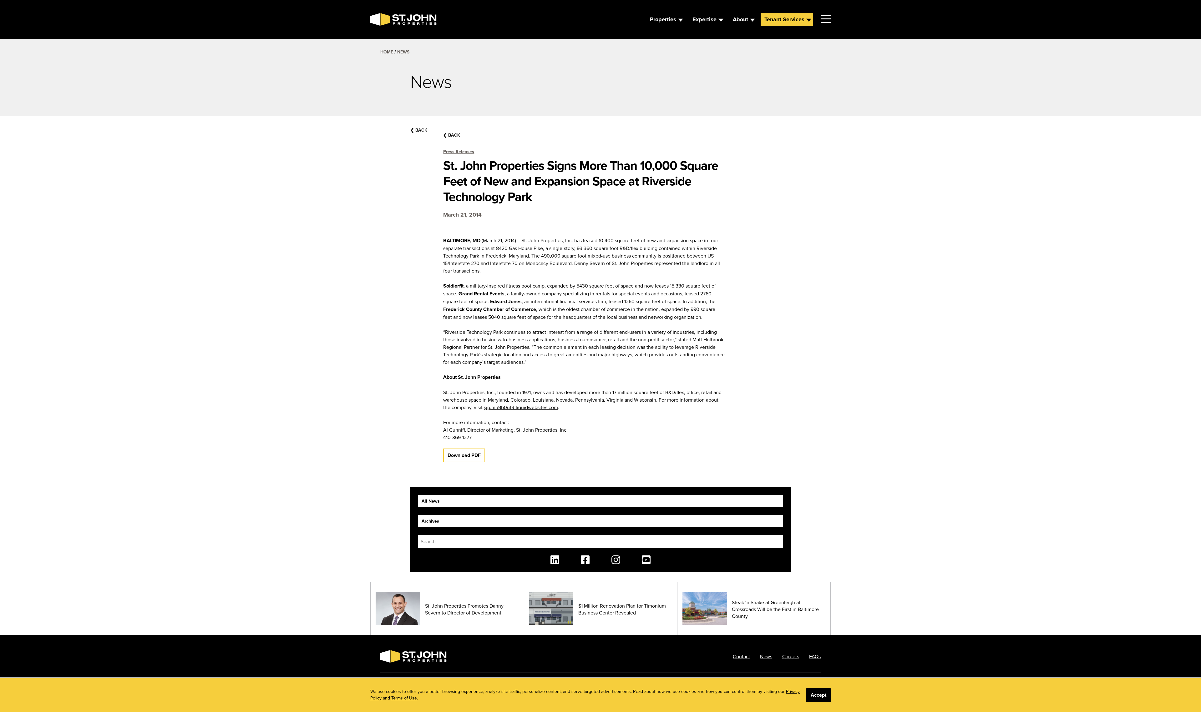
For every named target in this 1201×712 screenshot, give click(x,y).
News (403, 52)
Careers (790, 656)
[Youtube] (646, 559)
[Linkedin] (554, 559)
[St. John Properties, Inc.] (380, 19)
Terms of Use (404, 698)
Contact (741, 656)
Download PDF (464, 455)
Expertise (704, 19)
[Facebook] (585, 559)
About (740, 19)
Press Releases (458, 151)
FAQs (815, 656)
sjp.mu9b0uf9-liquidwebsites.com (521, 407)
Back (451, 135)
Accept (818, 695)
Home (386, 52)
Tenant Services (784, 19)
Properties (663, 19)
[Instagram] (615, 559)
